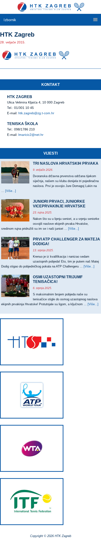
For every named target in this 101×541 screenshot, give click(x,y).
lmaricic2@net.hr (30, 135)
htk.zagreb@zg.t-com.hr (36, 113)
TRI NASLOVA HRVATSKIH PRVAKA (65, 163)
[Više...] (10, 191)
